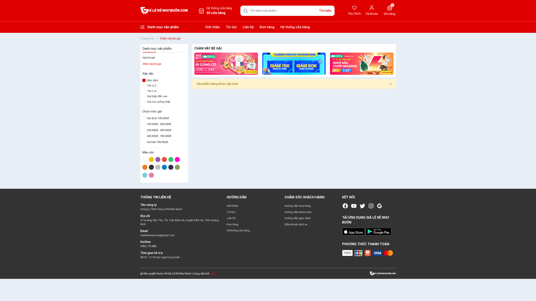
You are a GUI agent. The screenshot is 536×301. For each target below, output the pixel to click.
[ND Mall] (226, 63)
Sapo (213, 273)
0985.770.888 (148, 246)
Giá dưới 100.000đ (157, 118)
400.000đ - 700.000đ (158, 136)
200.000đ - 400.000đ (158, 130)
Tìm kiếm (325, 10)
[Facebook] (345, 206)
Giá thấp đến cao (157, 96)
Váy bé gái (148, 57)
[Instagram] (371, 206)
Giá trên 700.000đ (157, 142)
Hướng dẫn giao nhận (298, 218)
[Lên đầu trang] (529, 288)
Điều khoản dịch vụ (296, 224)
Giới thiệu (212, 27)
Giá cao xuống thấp (158, 101)
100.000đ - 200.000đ (158, 124)
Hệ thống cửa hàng (295, 27)
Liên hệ (248, 27)
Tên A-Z (151, 85)
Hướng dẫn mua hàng (298, 205)
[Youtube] (354, 206)
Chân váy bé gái (151, 63)
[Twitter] (362, 206)
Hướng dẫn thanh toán (298, 212)
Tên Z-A (151, 91)
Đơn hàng (266, 27)
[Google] (379, 206)
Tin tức (231, 27)
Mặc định (152, 80)
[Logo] (383, 273)
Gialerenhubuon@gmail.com (157, 235)
